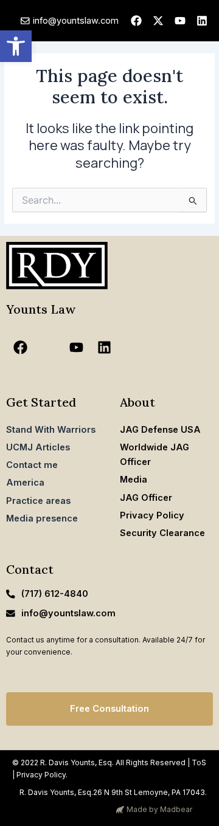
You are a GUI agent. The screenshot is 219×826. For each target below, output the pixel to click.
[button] (16, 46)
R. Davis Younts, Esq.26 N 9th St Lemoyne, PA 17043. (113, 792)
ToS (199, 762)
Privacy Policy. (42, 774)
